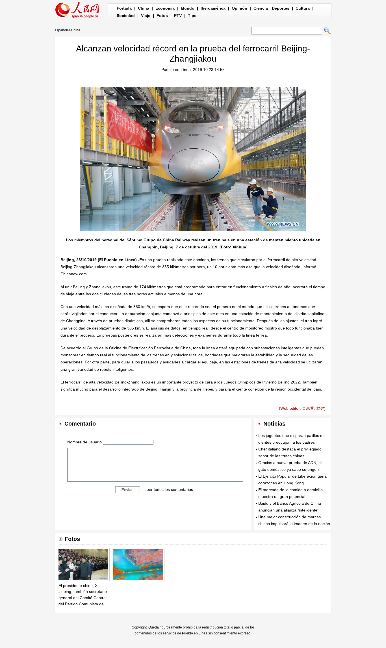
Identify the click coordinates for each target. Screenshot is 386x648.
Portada (124, 8)
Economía (165, 8)
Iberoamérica (213, 8)
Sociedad (126, 15)
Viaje (145, 15)
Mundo (187, 8)
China (143, 8)
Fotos (162, 15)
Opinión (239, 8)
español (61, 30)
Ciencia (260, 8)
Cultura (303, 8)
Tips (192, 15)
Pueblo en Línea (176, 69)
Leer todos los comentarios (168, 489)
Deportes (280, 8)
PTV (178, 15)
